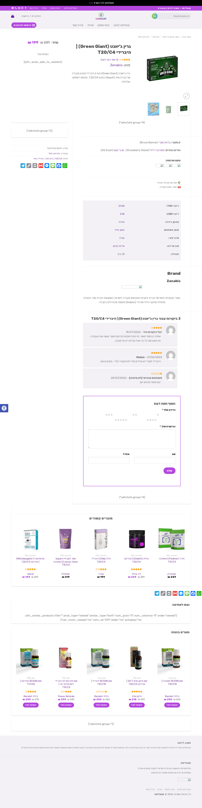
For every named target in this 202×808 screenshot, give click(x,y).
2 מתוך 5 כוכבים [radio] (146, 414)
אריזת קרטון (119, 246)
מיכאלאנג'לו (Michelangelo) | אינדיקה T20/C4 (30, 560)
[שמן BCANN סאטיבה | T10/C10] (171, 658)
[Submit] (154, 16)
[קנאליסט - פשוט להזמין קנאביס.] (101, 16)
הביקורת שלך (167, 426)
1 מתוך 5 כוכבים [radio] (168, 414)
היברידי (41, 158)
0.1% (122, 214)
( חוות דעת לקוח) (109, 59)
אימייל (126, 454)
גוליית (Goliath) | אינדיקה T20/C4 (136, 560)
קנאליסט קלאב (70, 8)
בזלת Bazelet (172, 696)
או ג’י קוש (119, 150)
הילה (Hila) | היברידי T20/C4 (101, 560)
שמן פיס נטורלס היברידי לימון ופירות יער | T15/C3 (66, 684)
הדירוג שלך (168, 410)
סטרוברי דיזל (157, 150)
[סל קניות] (12, 16)
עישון (122, 230)
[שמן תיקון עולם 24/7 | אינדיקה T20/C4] (136, 658)
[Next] (134, 70)
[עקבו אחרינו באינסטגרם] (22, 8)
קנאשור (30, 574)
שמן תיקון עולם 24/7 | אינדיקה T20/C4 (137, 683)
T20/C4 (58, 158)
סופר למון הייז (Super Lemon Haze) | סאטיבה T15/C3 (65, 561)
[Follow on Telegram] (13, 8)
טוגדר (101, 574)
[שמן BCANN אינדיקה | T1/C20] (30, 658)
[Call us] (16, 8)
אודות (44, 8)
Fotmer (66, 574)
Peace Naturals (66, 696)
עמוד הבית (186, 37)
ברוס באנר (164, 142)
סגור (90, 2)
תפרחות (155, 37)
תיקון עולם (137, 696)
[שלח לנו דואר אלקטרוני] (19, 8)
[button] (4, 408)
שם (173, 454)
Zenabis (116, 65)
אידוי (117, 230)
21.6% (122, 205)
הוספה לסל (172, 705)
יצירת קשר (33, 8)
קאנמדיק (171, 574)
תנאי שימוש (55, 8)
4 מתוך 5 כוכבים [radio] (166, 420)
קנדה (122, 238)
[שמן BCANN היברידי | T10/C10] (101, 658)
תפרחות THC (143, 37)
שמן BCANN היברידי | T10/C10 (101, 683)
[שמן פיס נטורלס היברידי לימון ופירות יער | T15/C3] (65, 658)
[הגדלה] (186, 96)
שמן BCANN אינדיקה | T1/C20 (31, 683)
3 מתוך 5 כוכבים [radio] (122, 414)
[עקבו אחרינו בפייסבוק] (26, 8)
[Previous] (186, 70)
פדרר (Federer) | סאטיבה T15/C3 (171, 560)
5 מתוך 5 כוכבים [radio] (136, 420)
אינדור (122, 222)
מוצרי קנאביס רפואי (171, 37)
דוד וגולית (136, 574)
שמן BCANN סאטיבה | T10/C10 (172, 683)
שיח (35, 158)
